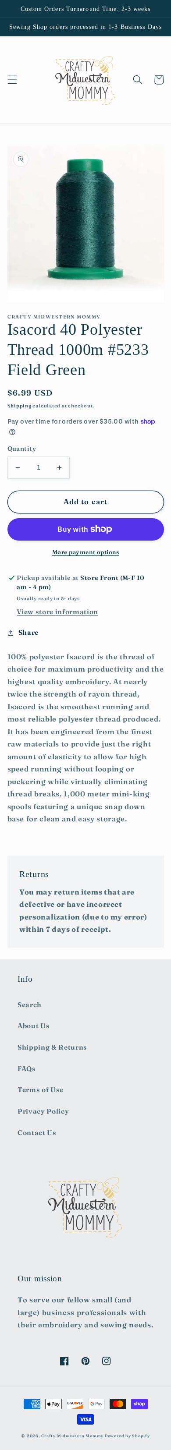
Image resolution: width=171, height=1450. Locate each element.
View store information (57, 612)
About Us (34, 1026)
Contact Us (37, 1132)
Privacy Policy (43, 1111)
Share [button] (28, 632)
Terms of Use (41, 1090)
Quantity (21, 449)
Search (30, 1005)
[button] (11, 79)
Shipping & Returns (52, 1047)
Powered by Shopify (127, 1435)
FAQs (27, 1069)
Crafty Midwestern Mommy (72, 1435)
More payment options (85, 551)
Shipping (19, 406)
